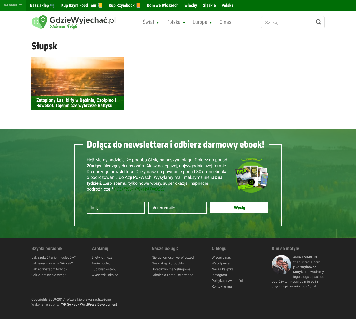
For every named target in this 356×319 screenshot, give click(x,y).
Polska (227, 5)
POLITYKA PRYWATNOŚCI (138, 189)
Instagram (219, 275)
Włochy (190, 5)
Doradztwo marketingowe (171, 269)
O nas (225, 22)
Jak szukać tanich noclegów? (53, 258)
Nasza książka (222, 269)
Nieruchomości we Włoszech (173, 258)
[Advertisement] (275, 115)
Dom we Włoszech (162, 5)
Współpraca (221, 263)
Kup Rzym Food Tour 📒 (81, 5)
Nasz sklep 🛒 (42, 5)
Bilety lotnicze (102, 258)
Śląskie (209, 5)
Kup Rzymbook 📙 (124, 5)
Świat (148, 22)
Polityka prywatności (227, 281)
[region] (63, 283)
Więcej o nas (221, 258)
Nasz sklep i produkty (168, 263)
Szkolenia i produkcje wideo (172, 275)
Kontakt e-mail (222, 287)
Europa (200, 22)
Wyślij (239, 207)
